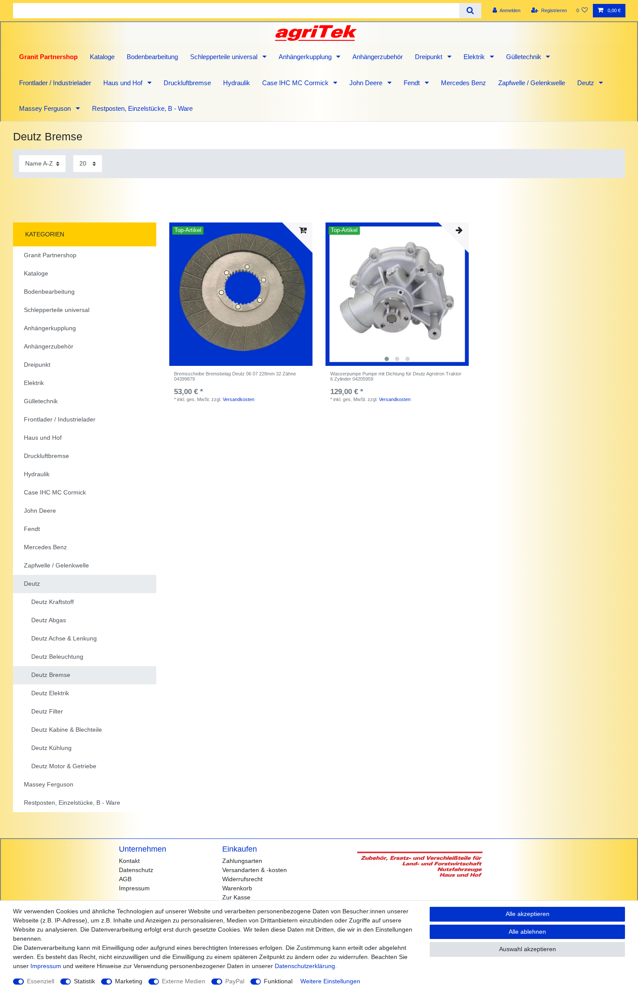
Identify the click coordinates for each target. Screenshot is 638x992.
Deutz (586, 82)
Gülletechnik (524, 56)
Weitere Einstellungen (330, 981)
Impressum (134, 888)
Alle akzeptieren (527, 913)
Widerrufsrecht (242, 879)
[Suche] (470, 10)
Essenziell (40, 981)
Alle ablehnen (527, 931)
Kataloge (102, 56)
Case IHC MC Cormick (296, 82)
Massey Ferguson (45, 108)
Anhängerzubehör (377, 56)
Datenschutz (136, 869)
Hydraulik (236, 82)
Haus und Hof (123, 82)
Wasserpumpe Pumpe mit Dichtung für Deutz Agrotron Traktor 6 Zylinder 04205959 (395, 376)
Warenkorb (237, 888)
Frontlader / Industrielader (55, 82)
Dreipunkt (429, 56)
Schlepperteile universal (224, 56)
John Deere (366, 82)
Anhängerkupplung (306, 56)
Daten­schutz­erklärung (305, 965)
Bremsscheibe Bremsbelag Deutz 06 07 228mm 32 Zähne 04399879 (235, 376)
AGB (125, 879)
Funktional (278, 981)
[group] (397, 294)
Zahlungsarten (242, 860)
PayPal (234, 981)
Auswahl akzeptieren (527, 949)
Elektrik (475, 56)
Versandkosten (238, 399)
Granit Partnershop (48, 56)
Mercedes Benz (463, 82)
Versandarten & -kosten (254, 869)
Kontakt (129, 860)
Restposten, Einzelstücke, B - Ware (142, 108)
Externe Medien (183, 981)
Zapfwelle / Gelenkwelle (531, 82)
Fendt (412, 82)
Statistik (84, 981)
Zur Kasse (236, 897)
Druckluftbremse (187, 82)
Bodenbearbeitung (152, 56)
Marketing (128, 981)
